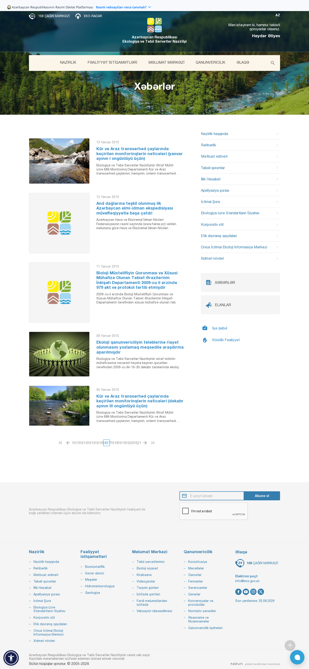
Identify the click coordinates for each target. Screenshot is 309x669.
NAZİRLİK (68, 62)
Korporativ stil (212, 224)
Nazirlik (36, 551)
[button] (11, 657)
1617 (106, 443)
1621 (137, 443)
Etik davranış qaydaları (219, 236)
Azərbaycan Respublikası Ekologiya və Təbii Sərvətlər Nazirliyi (154, 39)
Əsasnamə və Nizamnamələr (198, 619)
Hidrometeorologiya (99, 586)
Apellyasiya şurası (215, 190)
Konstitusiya (197, 562)
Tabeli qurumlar (213, 168)
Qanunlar (195, 575)
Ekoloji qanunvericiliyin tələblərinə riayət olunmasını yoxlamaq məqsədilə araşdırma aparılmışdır (140, 347)
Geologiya (92, 592)
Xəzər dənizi (94, 573)
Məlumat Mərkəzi (149, 551)
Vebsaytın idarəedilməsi (154, 611)
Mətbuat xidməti (214, 156)
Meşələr (91, 579)
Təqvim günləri (148, 588)
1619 (122, 443)
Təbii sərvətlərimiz (151, 562)
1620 (129, 443)
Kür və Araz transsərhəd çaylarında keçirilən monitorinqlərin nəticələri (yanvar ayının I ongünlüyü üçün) (139, 153)
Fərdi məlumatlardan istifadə (152, 602)
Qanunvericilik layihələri (205, 628)
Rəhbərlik (208, 145)
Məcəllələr (196, 568)
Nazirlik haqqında (214, 134)
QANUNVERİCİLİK (210, 62)
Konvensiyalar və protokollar (200, 602)
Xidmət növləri (212, 258)
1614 (83, 443)
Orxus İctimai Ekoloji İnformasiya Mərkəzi (234, 247)
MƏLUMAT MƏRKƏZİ (166, 62)
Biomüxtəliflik (95, 567)
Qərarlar (194, 594)
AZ (278, 15)
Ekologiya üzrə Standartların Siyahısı (230, 213)
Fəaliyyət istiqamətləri (94, 554)
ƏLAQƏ (243, 62)
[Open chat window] (297, 657)
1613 (75, 443)
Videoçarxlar (146, 581)
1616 (98, 443)
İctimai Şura (210, 202)
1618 (114, 443)
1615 (91, 443)
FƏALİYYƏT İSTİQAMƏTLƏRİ (112, 62)
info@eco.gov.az (247, 581)
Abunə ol (262, 496)
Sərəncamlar (197, 588)
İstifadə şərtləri (148, 594)
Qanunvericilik (198, 551)
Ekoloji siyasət (147, 568)
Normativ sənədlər (202, 611)
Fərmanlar (195, 581)
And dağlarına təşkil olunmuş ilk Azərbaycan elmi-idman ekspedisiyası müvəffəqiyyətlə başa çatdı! (134, 208)
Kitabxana (144, 575)
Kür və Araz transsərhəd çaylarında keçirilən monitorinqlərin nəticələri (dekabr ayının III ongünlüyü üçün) (139, 401)
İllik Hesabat (211, 179)
